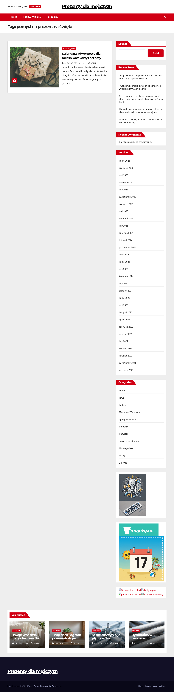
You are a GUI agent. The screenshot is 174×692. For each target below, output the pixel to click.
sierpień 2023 (126, 291)
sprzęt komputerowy (129, 441)
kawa (73, 48)
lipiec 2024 (124, 262)
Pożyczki (123, 434)
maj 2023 (123, 305)
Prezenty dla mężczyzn (87, 6)
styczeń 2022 (125, 348)
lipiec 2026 (124, 161)
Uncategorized (126, 448)
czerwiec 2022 (126, 327)
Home (13, 17)
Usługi (122, 455)
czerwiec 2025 (126, 204)
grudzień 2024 (126, 233)
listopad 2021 (126, 356)
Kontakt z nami (32, 17)
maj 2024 (123, 269)
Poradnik (123, 427)
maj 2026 (123, 175)
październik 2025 (127, 197)
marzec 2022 (125, 334)
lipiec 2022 (124, 319)
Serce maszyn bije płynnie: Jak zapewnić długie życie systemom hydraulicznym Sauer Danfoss (141, 99)
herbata (66, 48)
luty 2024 (123, 283)
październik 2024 (127, 247)
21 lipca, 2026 (101, 643)
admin (94, 63)
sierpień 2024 (126, 255)
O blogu (53, 17)
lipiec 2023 (124, 298)
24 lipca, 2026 (22, 643)
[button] (165, 17)
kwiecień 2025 (126, 218)
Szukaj (122, 43)
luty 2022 (123, 341)
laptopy (122, 405)
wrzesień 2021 (126, 370)
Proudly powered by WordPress (20, 686)
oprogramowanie (127, 419)
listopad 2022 (126, 312)
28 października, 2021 (75, 63)
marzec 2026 (125, 182)
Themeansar (56, 686)
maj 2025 (123, 211)
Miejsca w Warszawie (129, 412)
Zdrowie (123, 463)
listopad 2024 (126, 240)
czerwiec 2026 (126, 168)
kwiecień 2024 (126, 276)
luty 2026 (123, 190)
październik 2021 (127, 363)
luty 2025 (123, 226)
